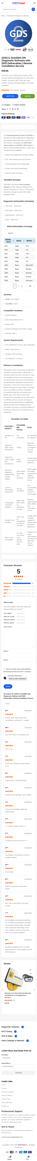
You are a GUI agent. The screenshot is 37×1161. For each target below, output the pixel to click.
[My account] (34, 3)
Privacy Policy (6, 1099)
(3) (14, 1006)
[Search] (33, 9)
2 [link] (18, 286)
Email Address (6, 1063)
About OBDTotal (7, 1102)
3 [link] (21, 286)
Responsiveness (9, 619)
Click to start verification (17, 679)
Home (3, 16)
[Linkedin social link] (15, 109)
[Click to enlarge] (5, 49)
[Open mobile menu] (3, 3)
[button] (13, 241)
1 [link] (14, 286)
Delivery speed (9, 623)
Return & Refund (7, 1095)
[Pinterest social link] (12, 109)
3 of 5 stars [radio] (20, 613)
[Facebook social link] (7, 109)
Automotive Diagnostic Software (18, 16)
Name (6, 651)
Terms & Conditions (8, 1092)
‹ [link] (11, 286)
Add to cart (10, 96)
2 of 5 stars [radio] (19, 613)
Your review (8, 627)
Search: (10, 233)
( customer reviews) (17, 90)
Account (4, 1088)
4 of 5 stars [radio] (22, 613)
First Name (5, 1055)
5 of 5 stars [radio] (24, 613)
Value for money (9, 616)
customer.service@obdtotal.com (12, 1137)
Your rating (8, 613)
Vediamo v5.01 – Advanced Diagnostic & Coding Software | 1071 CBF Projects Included (17, 1001)
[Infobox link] (13, 1027)
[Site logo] (18, 3)
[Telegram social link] (18, 109)
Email (6, 660)
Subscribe (18, 1073)
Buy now (28, 96)
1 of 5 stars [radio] (17, 613)
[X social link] (10, 109)
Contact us (5, 1106)
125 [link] (30, 286)
